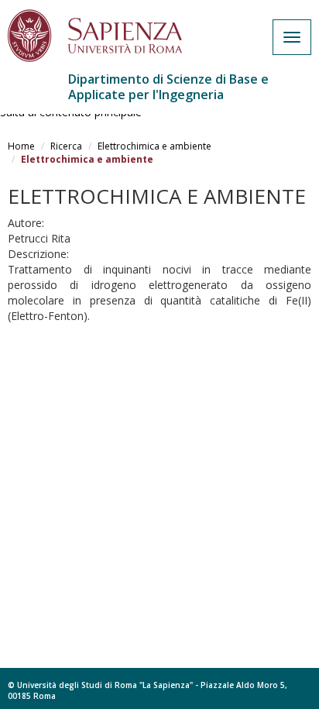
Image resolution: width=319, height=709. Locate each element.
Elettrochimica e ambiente (154, 146)
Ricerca (66, 146)
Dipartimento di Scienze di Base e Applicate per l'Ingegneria (168, 87)
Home (21, 146)
